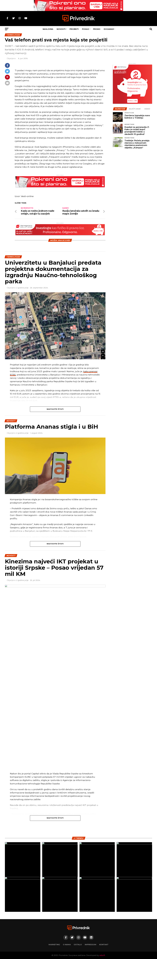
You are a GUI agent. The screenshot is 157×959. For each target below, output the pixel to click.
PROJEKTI (74, 29)
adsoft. (102, 955)
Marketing (54, 944)
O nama (67, 944)
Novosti (61, 29)
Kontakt (103, 944)
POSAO (85, 29)
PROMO (96, 29)
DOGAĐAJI (109, 29)
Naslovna (48, 29)
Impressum (90, 944)
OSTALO (78, 944)
